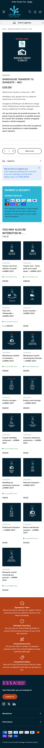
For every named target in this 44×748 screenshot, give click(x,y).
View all (5, 236)
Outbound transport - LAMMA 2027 (11, 528)
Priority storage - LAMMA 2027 (9, 401)
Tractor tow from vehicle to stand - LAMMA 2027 (10, 268)
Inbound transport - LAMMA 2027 (32, 483)
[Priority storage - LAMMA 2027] (11, 385)
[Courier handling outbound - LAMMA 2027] (11, 422)
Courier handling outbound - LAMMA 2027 (10, 440)
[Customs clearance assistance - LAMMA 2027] (32, 422)
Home (4, 29)
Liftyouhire (6, 75)
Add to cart (29, 151)
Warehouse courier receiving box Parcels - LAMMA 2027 (32, 358)
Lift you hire (11, 742)
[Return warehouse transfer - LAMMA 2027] (32, 512)
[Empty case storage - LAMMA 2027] (32, 385)
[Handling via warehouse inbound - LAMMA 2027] (11, 467)
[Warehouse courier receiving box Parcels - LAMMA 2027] (32, 340)
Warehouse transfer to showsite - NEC (20, 29)
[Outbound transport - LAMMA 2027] (11, 512)
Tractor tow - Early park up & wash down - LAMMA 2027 (32, 268)
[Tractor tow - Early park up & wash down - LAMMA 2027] (32, 250)
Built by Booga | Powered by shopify (26, 742)
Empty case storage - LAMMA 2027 (32, 401)
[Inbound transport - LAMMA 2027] (32, 467)
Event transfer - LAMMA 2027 (30, 312)
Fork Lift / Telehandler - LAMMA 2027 (8, 313)
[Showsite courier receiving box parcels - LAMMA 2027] (11, 557)
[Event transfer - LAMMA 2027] (32, 295)
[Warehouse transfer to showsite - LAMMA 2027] (11, 340)
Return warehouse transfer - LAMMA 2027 (31, 530)
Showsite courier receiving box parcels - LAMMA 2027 (9, 576)
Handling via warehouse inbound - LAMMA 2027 (11, 485)
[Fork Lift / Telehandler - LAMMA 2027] (11, 295)
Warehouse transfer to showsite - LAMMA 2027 (10, 358)
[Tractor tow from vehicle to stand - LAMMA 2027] (11, 250)
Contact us (10, 697)
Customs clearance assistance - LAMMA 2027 (32, 440)
